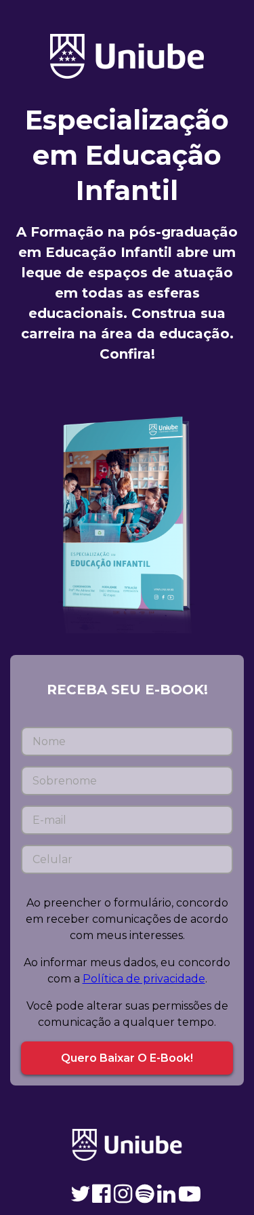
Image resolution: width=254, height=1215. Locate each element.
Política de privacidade (144, 978)
